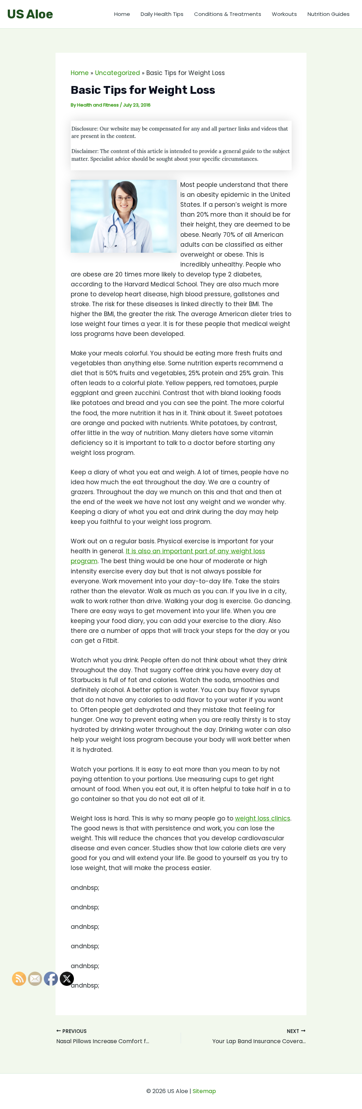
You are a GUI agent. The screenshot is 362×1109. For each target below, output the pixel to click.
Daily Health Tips (162, 14)
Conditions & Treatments (227, 14)
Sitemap (204, 1091)
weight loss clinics (262, 818)
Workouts (284, 14)
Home (122, 14)
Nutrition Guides (329, 14)
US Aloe (30, 14)
